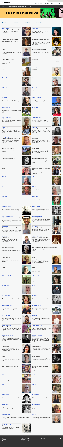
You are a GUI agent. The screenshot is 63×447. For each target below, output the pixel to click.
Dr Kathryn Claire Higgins (37, 216)
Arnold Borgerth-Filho (36, 57)
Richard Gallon (5, 186)
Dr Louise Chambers (36, 87)
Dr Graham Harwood (36, 206)
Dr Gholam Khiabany (6, 246)
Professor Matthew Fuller (37, 166)
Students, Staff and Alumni (54, 1)
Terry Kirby (34, 246)
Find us (3, 440)
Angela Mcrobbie (5, 285)
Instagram (58, 438)
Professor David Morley (7, 305)
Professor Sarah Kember (37, 236)
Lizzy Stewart (34, 374)
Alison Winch (34, 414)
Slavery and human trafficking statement (28, 441)
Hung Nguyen (34, 315)
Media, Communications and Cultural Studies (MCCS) (17, 6)
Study (36, 3)
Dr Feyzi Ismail (35, 226)
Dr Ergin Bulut (34, 67)
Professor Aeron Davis (36, 117)
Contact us (4, 439)
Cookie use (23, 439)
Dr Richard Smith (5, 374)
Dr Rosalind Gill (5, 196)
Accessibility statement (25, 438)
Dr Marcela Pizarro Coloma (7, 335)
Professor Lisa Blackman (7, 57)
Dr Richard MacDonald (6, 275)
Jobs (3, 441)
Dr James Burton (5, 77)
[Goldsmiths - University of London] (6, 2)
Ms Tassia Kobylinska (6, 255)
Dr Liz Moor (34, 295)
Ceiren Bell (34, 38)
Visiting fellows (27, 22)
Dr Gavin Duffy (5, 147)
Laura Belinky (5, 38)
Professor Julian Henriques (7, 216)
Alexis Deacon (5, 127)
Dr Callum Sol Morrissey (37, 305)
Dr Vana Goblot (35, 196)
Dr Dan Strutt (34, 384)
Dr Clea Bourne (5, 67)
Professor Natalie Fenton (7, 156)
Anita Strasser (5, 384)
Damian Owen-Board (6, 325)
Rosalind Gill (34, 345)
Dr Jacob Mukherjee (6, 315)
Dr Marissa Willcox (35, 394)
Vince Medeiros (35, 285)
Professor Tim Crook (6, 107)
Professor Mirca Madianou (37, 275)
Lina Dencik (34, 127)
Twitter (54, 438)
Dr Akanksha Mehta (6, 295)
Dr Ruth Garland (35, 186)
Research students (39, 22)
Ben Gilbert (4, 48)
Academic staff (4, 22)
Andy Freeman (5, 166)
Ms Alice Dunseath (35, 147)
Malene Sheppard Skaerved (37, 364)
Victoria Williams (5, 404)
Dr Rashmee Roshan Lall (7, 345)
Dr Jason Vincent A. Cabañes (37, 77)
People (31, 6)
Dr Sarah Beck (35, 28)
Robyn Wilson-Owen (6, 414)
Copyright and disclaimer (25, 440)
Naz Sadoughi (5, 364)
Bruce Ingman (5, 226)
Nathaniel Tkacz (5, 394)
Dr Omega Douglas (6, 137)
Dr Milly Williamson (36, 404)
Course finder (40, 3)
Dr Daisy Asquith (5, 28)
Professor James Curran (7, 117)
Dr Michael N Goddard (6, 206)
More (52, 3)
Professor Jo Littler (6, 265)
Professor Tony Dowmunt (37, 137)
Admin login (43, 438)
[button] (6, 6)
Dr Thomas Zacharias (6, 424)
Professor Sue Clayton (36, 97)
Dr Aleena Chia (5, 97)
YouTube (60, 438)
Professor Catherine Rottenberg (8, 354)
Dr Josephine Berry (36, 48)
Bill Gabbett (4, 176)
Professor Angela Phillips (37, 325)
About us (3, 438)
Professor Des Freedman (37, 156)
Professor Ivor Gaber (36, 176)
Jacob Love (34, 265)
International (47, 3)
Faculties (3, 6)
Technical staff (16, 22)
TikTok (57, 438)
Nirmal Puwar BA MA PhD (37, 335)
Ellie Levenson (35, 255)
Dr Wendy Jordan (5, 236)
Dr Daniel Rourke (35, 354)
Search (58, 4)
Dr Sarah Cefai (5, 87)
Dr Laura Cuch (35, 107)
